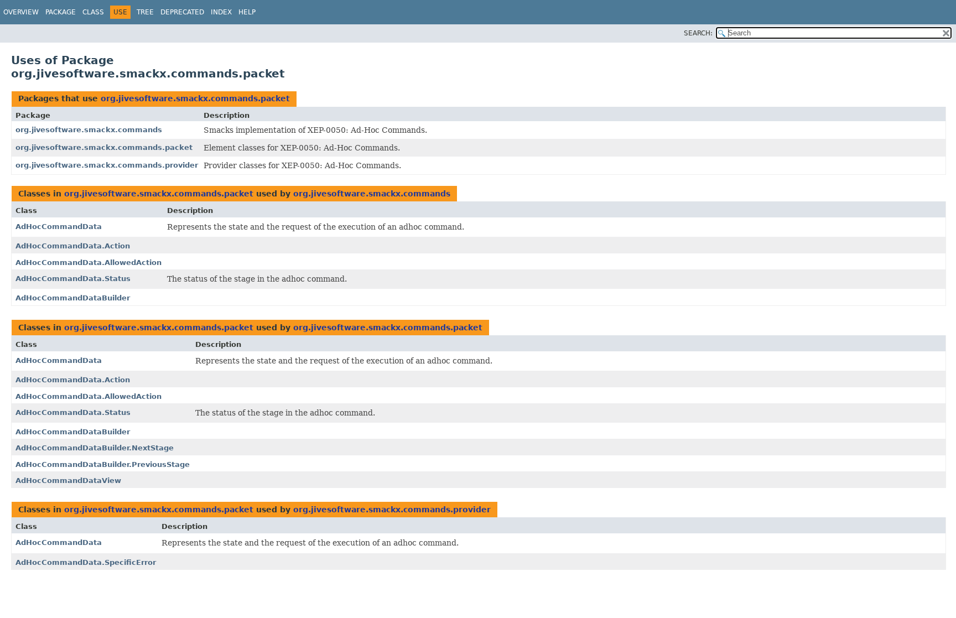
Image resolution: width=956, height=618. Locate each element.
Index (221, 12)
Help (247, 12)
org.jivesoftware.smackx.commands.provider (106, 165)
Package (60, 12)
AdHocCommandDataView (68, 480)
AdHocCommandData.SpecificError (85, 562)
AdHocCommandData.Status (73, 278)
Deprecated (182, 12)
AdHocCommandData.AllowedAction (88, 262)
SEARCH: (698, 33)
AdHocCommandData (58, 226)
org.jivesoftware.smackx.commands (88, 130)
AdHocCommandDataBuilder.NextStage (94, 448)
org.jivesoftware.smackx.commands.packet (195, 98)
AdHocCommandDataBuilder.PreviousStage (102, 464)
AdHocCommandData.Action (72, 246)
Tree (145, 12)
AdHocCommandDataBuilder (72, 298)
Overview (21, 12)
